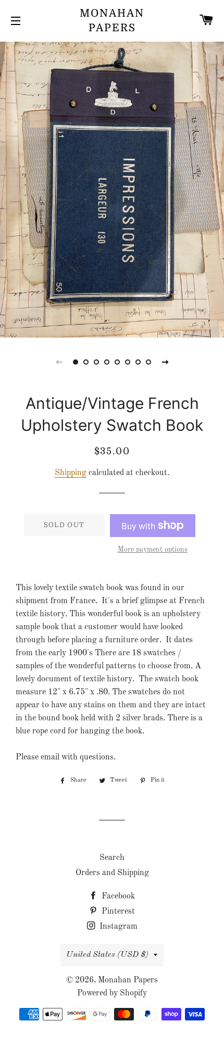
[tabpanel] (112, 188)
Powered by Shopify (112, 993)
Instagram (117, 927)
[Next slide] (165, 362)
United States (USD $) (107, 955)
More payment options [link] (153, 549)
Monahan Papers (112, 20)
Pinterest (117, 911)
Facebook (117, 896)
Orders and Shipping (112, 873)
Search (112, 858)
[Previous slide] (58, 362)
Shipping (70, 473)
